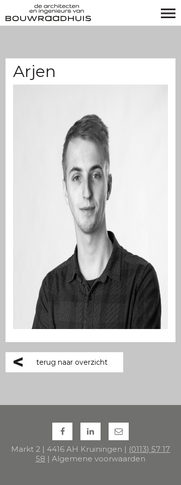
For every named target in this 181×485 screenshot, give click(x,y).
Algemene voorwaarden (98, 458)
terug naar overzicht (72, 362)
